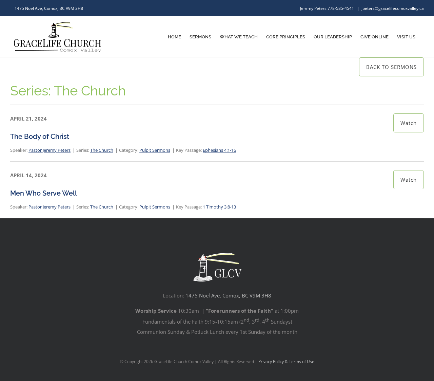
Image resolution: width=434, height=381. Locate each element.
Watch (408, 123)
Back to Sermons (391, 67)
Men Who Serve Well (43, 193)
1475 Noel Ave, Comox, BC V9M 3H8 (228, 295)
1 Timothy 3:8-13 (219, 207)
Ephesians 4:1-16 (219, 150)
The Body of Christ (39, 136)
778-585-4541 (341, 8)
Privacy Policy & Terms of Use (286, 361)
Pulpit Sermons (154, 150)
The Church (101, 150)
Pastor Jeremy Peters (49, 150)
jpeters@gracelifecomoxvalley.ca (392, 8)
